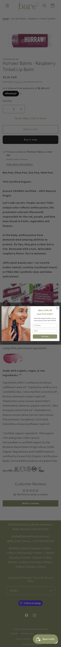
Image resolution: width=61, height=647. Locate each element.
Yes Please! (45, 336)
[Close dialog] (57, 308)
